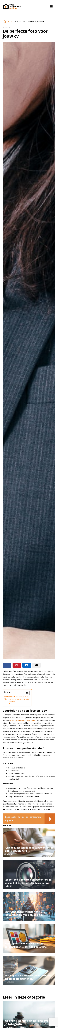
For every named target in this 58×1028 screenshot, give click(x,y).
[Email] (36, 665)
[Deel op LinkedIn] (26, 665)
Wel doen (11, 704)
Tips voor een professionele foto (16, 699)
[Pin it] (17, 665)
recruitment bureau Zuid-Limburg (23, 720)
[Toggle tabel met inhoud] (26, 693)
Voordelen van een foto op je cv (16, 696)
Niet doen (12, 702)
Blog (10, 21)
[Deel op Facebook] (7, 665)
